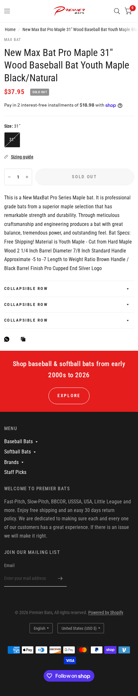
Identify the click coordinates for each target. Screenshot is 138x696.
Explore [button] (69, 395)
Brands (11, 462)
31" (12, 139)
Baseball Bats (18, 441)
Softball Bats (17, 452)
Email (9, 565)
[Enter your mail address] (60, 578)
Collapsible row (26, 288)
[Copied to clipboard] (25, 340)
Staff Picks (15, 472)
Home (10, 29)
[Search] (117, 11)
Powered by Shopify (105, 612)
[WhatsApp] (8, 339)
